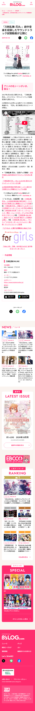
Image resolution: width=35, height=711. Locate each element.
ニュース (4, 643)
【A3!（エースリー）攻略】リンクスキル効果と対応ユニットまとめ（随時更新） (10, 524)
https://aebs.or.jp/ (21, 700)
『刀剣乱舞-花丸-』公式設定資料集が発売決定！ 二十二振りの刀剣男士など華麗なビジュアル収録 (17, 201)
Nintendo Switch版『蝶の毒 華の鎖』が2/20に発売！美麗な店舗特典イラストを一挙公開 (24, 548)
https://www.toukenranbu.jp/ (14, 282)
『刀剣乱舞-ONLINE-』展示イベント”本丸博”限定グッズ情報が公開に (17, 217)
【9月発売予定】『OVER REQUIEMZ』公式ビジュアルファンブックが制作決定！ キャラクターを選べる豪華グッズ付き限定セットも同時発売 (10, 548)
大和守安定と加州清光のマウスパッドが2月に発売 (17, 174)
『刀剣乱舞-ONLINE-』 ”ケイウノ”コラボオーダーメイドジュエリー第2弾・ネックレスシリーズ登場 (17, 222)
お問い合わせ (6, 679)
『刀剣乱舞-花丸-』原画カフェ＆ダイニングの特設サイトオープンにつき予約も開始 (17, 207)
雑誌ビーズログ (6, 647)
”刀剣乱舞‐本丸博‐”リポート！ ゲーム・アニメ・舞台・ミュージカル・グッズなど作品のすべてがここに (17, 212)
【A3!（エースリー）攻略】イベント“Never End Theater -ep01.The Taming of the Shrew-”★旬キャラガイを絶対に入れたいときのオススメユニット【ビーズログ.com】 (25, 375)
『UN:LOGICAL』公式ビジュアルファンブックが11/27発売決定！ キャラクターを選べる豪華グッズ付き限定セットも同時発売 (25, 347)
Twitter (20, 73)
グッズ (20, 643)
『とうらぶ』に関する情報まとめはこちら (16, 228)
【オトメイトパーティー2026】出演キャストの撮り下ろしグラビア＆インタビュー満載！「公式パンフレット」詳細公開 (9, 372)
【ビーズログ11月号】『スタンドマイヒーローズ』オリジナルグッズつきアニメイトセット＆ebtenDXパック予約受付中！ (9, 347)
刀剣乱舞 (17, 10)
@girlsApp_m (27, 76)
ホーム (3, 10)
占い (19, 647)
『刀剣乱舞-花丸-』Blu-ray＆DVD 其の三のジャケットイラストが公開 (17, 182)
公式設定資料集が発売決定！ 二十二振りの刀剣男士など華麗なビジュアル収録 (17, 188)
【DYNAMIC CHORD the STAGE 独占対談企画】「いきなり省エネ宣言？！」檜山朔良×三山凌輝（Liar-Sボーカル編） (24, 524)
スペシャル (9, 10)
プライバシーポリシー (20, 679)
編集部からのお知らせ (24, 651)
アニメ (12, 22)
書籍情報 (4, 651)
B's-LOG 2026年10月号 (17, 437)
